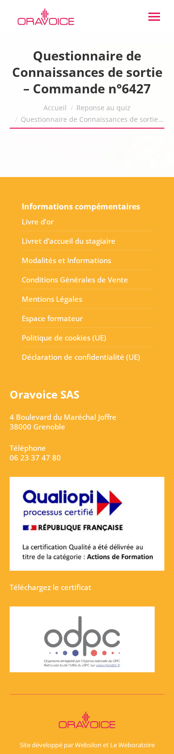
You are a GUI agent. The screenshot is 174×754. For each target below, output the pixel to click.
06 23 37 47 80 (35, 457)
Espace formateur (52, 318)
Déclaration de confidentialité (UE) (81, 357)
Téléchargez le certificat (50, 587)
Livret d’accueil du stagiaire (69, 241)
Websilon (88, 744)
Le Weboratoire (132, 744)
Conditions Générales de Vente (75, 279)
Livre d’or (38, 221)
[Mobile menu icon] (154, 17)
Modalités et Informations (66, 260)
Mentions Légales (52, 299)
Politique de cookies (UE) (64, 337)
